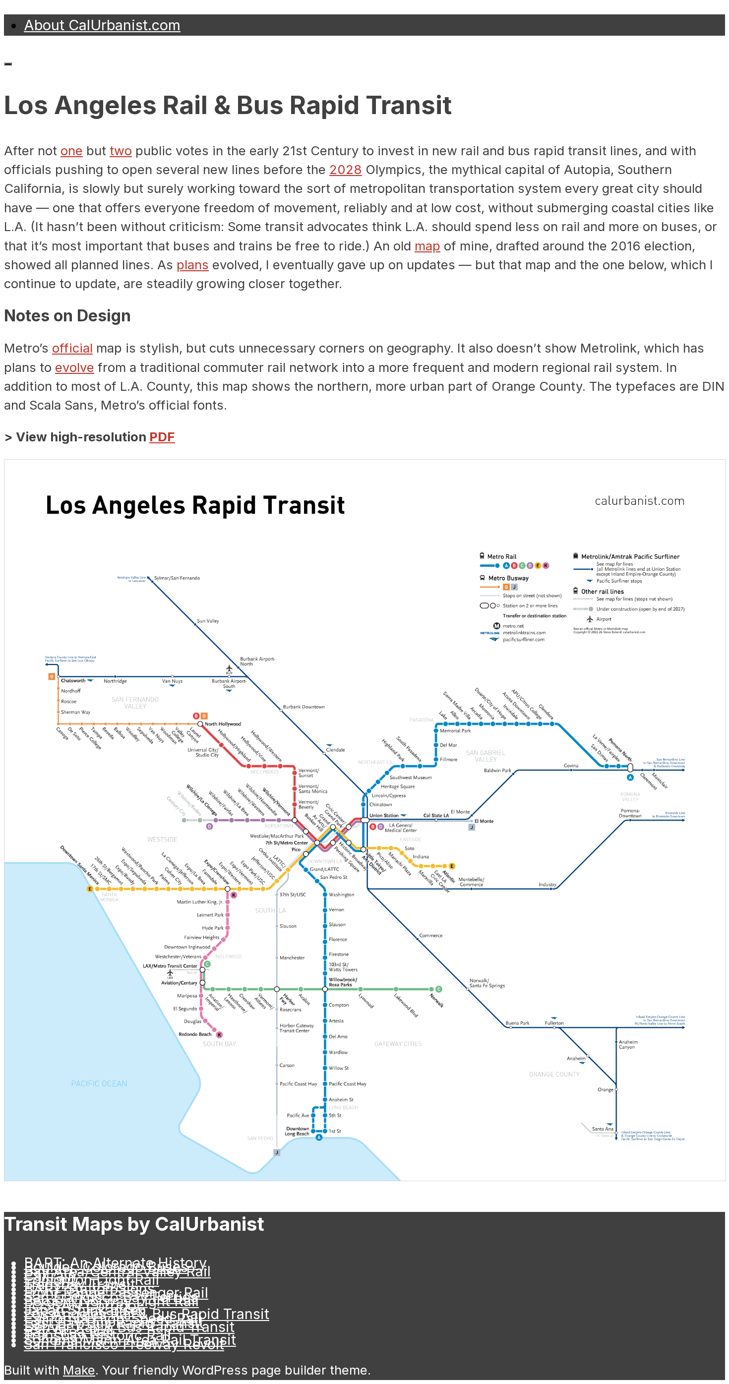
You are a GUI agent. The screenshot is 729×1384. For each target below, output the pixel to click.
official (72, 348)
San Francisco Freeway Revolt (124, 1344)
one (72, 150)
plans (193, 264)
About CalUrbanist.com (102, 25)
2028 (345, 169)
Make (79, 1370)
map (427, 245)
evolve (74, 367)
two (121, 150)
